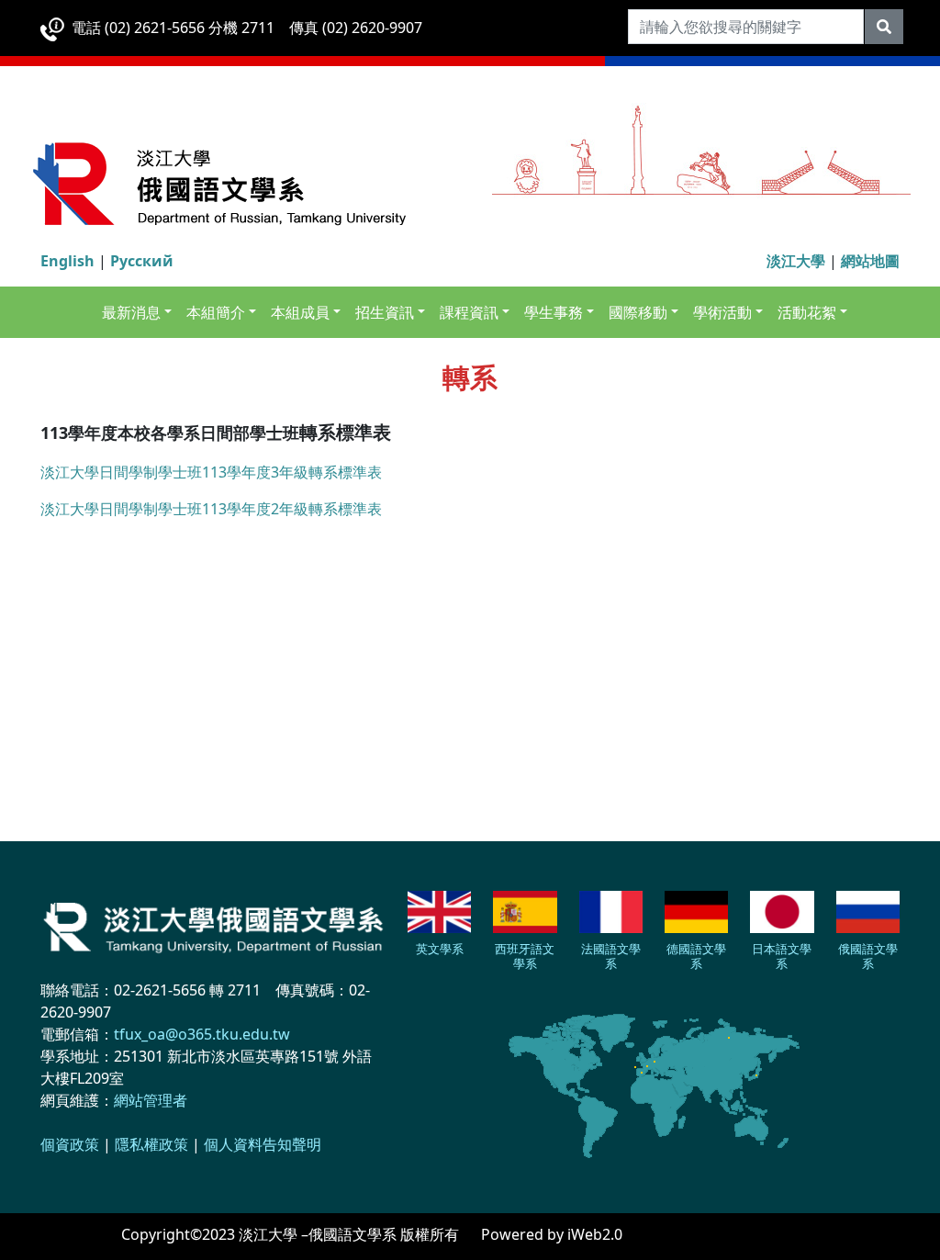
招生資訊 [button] (384, 312)
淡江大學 (796, 261)
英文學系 (440, 948)
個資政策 (69, 1144)
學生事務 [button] (553, 312)
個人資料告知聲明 (262, 1144)
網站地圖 (870, 261)
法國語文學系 (611, 956)
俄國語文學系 (868, 956)
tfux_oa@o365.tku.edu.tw (202, 1034)
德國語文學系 (696, 956)
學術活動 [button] (722, 312)
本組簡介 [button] (215, 312)
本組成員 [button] (300, 312)
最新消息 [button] (131, 312)
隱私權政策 (151, 1144)
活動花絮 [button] (807, 312)
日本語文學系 (781, 956)
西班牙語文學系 (524, 956)
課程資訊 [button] (469, 312)
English (67, 261)
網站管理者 (150, 1100)
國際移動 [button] (638, 312)
